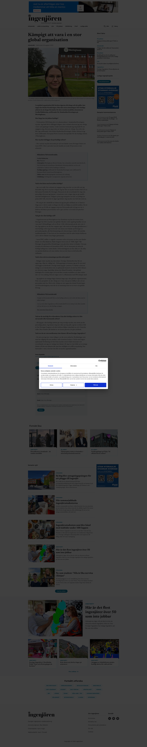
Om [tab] (96, 366)
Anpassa (72, 385)
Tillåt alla (95, 385)
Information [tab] (73, 366)
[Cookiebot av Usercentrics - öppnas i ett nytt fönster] (99, 361)
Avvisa (51, 385)
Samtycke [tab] (50, 366)
